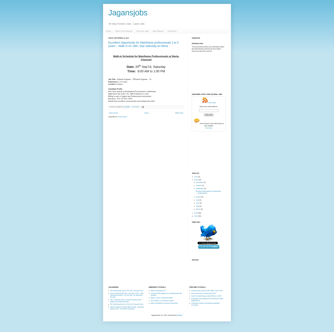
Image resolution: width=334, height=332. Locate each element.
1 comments (135, 106)
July (197, 200)
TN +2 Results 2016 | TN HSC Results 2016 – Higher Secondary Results (126, 301)
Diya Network (158, 31)
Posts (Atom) (122, 117)
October (199, 185)
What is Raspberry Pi (158, 291)
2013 (196, 213)
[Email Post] (142, 106)
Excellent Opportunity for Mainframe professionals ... (208, 192)
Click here (208, 128)
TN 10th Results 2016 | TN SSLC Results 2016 (126, 304)
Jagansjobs (128, 12)
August (198, 197)
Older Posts (179, 113)
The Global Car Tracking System (162, 301)
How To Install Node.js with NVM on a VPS (206, 296)
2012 (196, 216)
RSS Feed (212, 103)
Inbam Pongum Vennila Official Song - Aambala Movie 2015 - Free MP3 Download (127, 308)
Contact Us (172, 31)
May (197, 206)
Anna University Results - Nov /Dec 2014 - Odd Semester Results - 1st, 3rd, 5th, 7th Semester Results (126, 295)
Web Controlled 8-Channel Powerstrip (164, 303)
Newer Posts (113, 113)
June (198, 203)
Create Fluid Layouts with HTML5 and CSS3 (207, 291)
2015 (196, 177)
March (198, 209)
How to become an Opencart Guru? (203, 293)
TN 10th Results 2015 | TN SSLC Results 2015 (126, 291)
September (200, 188)
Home (108, 31)
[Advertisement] (211, 72)
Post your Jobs (142, 31)
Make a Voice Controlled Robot (162, 298)
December (200, 182)
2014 (196, 180)
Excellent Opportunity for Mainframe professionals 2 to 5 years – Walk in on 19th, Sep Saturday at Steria (143, 44)
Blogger (179, 315)
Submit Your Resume (124, 31)
